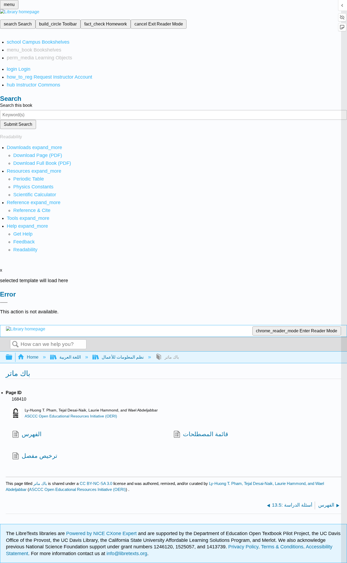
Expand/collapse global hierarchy (12, 357)
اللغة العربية (70, 357)
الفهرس (31, 434)
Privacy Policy (243, 546)
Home (33, 357)
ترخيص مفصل (39, 455)
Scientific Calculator (34, 194)
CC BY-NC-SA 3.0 (96, 483)
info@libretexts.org (126, 553)
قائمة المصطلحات (205, 434)
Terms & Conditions (282, 546)
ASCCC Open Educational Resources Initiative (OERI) (71, 416)
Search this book (16, 105)
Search (15, 344)
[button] (24, 241)
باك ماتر (40, 483)
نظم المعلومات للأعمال (123, 357)
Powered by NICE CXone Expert (102, 533)
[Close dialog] (4, 302)
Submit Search (18, 124)
